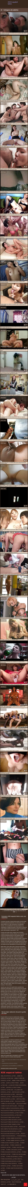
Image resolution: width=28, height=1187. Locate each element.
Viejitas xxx (10, 956)
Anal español (10, 952)
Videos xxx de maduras (17, 983)
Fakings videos (13, 977)
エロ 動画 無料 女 (11, 1184)
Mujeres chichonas (19, 976)
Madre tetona (3, 946)
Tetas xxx (7, 977)
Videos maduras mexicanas (21, 967)
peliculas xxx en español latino (11, 1131)
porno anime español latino (15, 1140)
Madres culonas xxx (10, 962)
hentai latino (20, 1099)
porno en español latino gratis (11, 1159)
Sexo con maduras (12, 973)
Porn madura (19, 979)
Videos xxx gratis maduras (19, 956)
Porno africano (9, 984)
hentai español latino (8, 1099)
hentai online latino (7, 1101)
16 (23, 910)
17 (25, 910)
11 (15, 910)
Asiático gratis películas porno (18, 1025)
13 (18, 910)
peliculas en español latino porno (12, 1112)
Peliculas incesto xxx (22, 951)
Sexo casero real (4, 956)
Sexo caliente (18, 968)
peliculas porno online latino (10, 1124)
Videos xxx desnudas (10, 959)
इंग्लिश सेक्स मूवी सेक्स (5, 1179)
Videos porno (3, 958)
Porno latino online (11, 946)
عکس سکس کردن (15, 1179)
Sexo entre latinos (12, 965)
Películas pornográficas (20, 946)
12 (16, 910)
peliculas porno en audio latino (11, 1119)
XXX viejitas (3, 951)
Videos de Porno (18, 962)
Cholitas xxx (3, 955)
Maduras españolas (7, 974)
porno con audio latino (14, 1149)
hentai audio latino (18, 1092)
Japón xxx (14, 1044)
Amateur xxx (10, 1001)
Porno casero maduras (15, 949)
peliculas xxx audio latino (9, 1126)
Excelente (21, 932)
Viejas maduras (17, 961)
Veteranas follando (5, 979)
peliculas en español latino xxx (11, 1115)
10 (13, 910)
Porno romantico (9, 961)
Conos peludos (12, 979)
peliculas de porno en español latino (13, 1110)
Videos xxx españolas (18, 958)
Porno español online (15, 964)
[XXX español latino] (25, 1184)
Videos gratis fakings (17, 952)
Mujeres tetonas (10, 976)
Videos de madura (11, 968)
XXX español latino (15, 948)
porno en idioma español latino (11, 1161)
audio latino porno (12, 1082)
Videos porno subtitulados (19, 970)
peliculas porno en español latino (12, 1122)
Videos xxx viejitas (19, 959)
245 (14, 912)
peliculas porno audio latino (10, 1117)
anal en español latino (8, 1076)
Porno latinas (4, 952)
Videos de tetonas (11, 967)
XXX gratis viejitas (7, 983)
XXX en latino (23, 949)
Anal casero (8, 964)
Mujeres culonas (10, 980)
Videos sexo (24, 953)
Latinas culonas (10, 958)
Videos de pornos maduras (12, 982)
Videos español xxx (9, 970)
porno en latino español (9, 1163)
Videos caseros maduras (6, 971)
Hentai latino (7, 949)
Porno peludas (4, 976)
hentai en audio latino (8, 1094)
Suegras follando (18, 980)
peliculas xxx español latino (10, 1133)
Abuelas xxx (24, 974)
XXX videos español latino (11, 951)
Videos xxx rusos (10, 955)
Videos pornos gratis (21, 977)
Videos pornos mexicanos (19, 955)
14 (20, 910)
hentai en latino (17, 1096)
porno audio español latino (10, 1142)
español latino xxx (7, 1089)
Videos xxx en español (16, 974)
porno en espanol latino (14, 1156)
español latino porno (13, 1087)
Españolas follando (17, 953)
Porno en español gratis (6, 948)
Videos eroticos (9, 953)
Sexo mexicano (19, 965)
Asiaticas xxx (4, 968)
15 (22, 910)
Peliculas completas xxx (17, 971)
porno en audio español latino (11, 1152)
